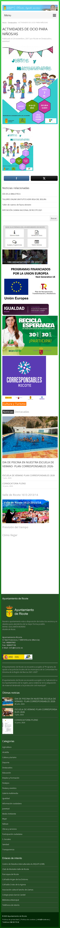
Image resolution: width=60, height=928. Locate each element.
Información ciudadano (12, 803)
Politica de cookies (28, 919)
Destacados (12, 22)
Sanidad (5, 844)
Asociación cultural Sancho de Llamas (17, 889)
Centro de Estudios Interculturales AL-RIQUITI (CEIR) (23, 864)
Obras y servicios (9, 829)
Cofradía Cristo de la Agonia (14, 884)
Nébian (5, 824)
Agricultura (6, 747)
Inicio (4, 22)
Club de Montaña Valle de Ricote (15, 869)
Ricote (35, 38)
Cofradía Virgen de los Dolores (15, 879)
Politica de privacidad (10, 919)
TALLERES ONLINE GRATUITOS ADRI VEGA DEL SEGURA (24, 199)
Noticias (8, 411)
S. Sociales (6, 839)
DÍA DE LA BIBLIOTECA (11, 194)
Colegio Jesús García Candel (13, 895)
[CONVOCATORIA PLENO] (7, 726)
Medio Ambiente (9, 814)
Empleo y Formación (10, 778)
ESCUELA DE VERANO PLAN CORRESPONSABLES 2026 (28, 475)
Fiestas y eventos (9, 788)
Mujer (4, 819)
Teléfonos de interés (10, 905)
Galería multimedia (10, 793)
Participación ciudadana (12, 834)
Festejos (5, 783)
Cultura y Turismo (14, 404)
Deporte (5, 762)
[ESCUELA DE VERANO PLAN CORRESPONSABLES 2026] (7, 712)
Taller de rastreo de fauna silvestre (16, 205)
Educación (6, 773)
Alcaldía (5, 752)
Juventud (5, 41)
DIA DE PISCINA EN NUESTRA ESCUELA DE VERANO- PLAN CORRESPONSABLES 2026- (35, 700)
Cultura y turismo (9, 757)
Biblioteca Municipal (10, 900)
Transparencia (8, 849)
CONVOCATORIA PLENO (14, 483)
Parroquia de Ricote (10, 874)
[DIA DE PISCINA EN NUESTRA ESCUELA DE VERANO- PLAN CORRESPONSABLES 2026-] (30, 437)
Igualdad (6, 798)
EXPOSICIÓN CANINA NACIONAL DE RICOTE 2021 (22, 210)
